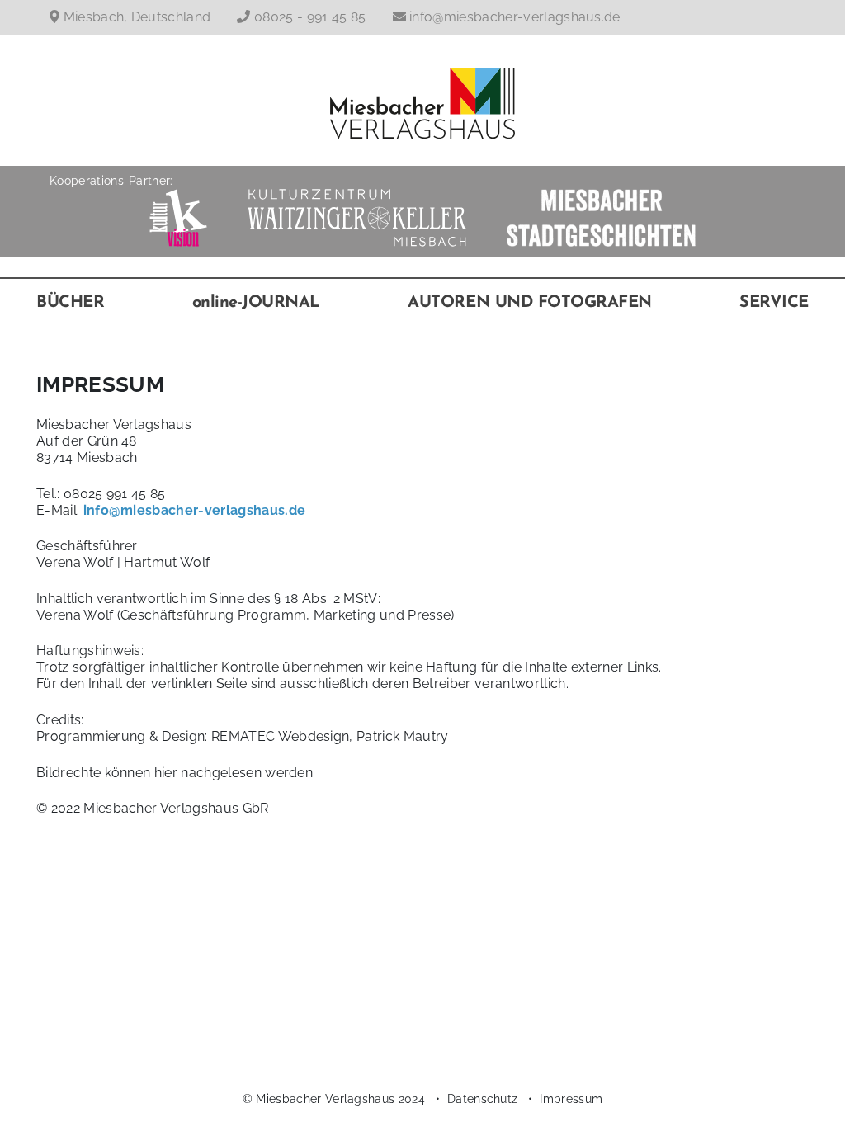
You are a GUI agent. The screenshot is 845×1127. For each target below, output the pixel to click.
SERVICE (774, 303)
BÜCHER (70, 303)
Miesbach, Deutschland (137, 17)
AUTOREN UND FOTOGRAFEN (529, 303)
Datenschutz (482, 1099)
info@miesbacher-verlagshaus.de (515, 17)
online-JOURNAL (256, 303)
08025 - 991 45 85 (310, 17)
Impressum (571, 1099)
